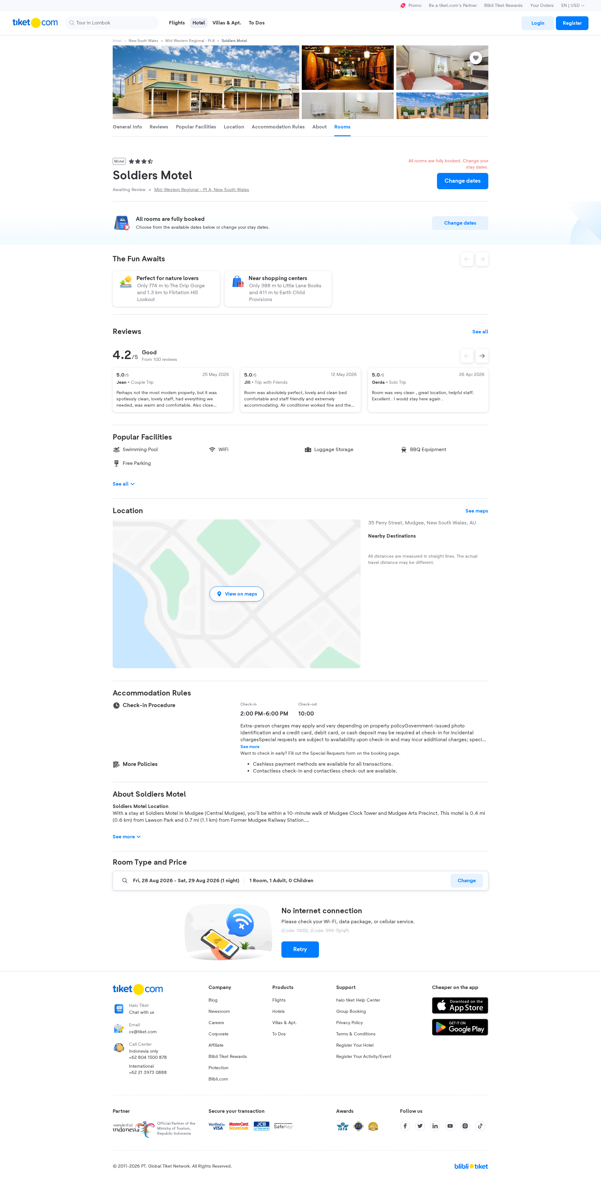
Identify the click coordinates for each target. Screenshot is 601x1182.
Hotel (117, 40)
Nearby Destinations (392, 536)
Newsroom (219, 1011)
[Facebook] (405, 1126)
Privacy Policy (349, 1023)
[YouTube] (450, 1126)
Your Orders (542, 5)
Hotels (278, 1011)
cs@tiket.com (143, 1032)
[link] (537, 23)
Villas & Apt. (284, 1023)
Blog (213, 1000)
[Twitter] (420, 1126)
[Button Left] (467, 356)
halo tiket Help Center (358, 1000)
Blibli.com (218, 1079)
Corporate (218, 1034)
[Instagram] (465, 1126)
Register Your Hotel (354, 1045)
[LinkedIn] (435, 1126)
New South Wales (143, 40)
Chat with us (141, 1012)
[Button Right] (482, 356)
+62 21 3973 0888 (148, 1072)
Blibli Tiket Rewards (503, 5)
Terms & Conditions (356, 1034)
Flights (279, 1000)
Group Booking (351, 1011)
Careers (216, 1023)
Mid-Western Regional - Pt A (190, 40)
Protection (218, 1068)
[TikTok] (480, 1126)
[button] (237, 593)
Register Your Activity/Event (363, 1057)
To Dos (279, 1034)
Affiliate (215, 1045)
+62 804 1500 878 (148, 1057)
